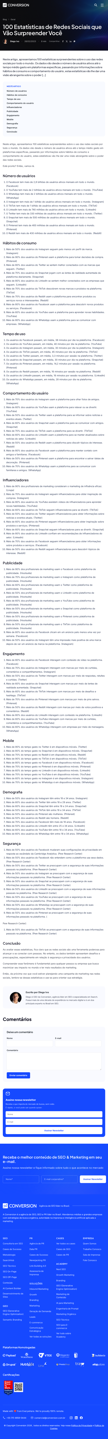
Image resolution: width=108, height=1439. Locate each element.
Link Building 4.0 (38, 1266)
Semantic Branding (12, 1319)
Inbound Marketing (39, 1289)
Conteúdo (8, 1282)
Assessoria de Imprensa (37, 1273)
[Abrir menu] (102, 5)
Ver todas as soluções (40, 1336)
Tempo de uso (14, 99)
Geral (13, 19)
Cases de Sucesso (12, 1249)
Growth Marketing (65, 1275)
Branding (34, 1300)
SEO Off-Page (10, 1277)
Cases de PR (62, 1254)
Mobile (10, 119)
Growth (33, 1294)
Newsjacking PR (38, 1260)
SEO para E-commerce (62, 1326)
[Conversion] (16, 5)
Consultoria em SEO (13, 1243)
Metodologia (9, 1254)
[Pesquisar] (96, 5)
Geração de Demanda (40, 1311)
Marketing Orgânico (66, 1314)
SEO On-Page (9, 1271)
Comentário (12, 1050)
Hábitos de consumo (17, 95)
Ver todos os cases (65, 1243)
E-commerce (36, 1322)
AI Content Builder (12, 1288)
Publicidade (12, 111)
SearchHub (8, 1260)
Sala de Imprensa (91, 1254)
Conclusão (12, 131)
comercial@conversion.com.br (49, 1418)
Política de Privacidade (81, 1425)
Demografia (12, 123)
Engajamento (13, 115)
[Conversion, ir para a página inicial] (19, 1205)
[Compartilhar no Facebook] (63, 41)
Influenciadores (14, 107)
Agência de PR (37, 1243)
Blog (5, 19)
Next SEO (61, 1269)
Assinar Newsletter (54, 1130)
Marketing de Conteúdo (62, 1296)
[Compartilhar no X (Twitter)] (67, 41)
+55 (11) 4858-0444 (16, 1418)
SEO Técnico (9, 1266)
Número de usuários (17, 91)
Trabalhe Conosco (92, 1249)
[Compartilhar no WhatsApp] (74, 41)
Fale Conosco (90, 1260)
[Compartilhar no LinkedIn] (70, 41)
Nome (10, 1038)
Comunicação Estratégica (36, 1329)
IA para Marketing (65, 1303)
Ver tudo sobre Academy (63, 1335)
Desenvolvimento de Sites (13, 1295)
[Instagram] (71, 1418)
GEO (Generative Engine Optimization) (13, 1312)
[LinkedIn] (76, 1418)
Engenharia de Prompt (67, 1308)
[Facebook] (81, 1418)
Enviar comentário (18, 1075)
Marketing (35, 1305)
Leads (32, 1317)
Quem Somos (89, 1243)
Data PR (33, 1249)
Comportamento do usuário (20, 103)
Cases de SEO (63, 1249)
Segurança (12, 127)
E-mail (58, 1038)
